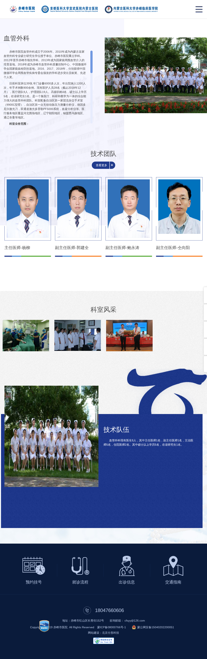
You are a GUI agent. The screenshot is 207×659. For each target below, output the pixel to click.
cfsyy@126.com (135, 620)
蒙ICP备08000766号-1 (111, 627)
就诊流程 (80, 582)
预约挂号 (34, 582)
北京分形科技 (110, 632)
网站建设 (93, 632)
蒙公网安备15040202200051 (155, 627)
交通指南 (173, 582)
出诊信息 (127, 582)
